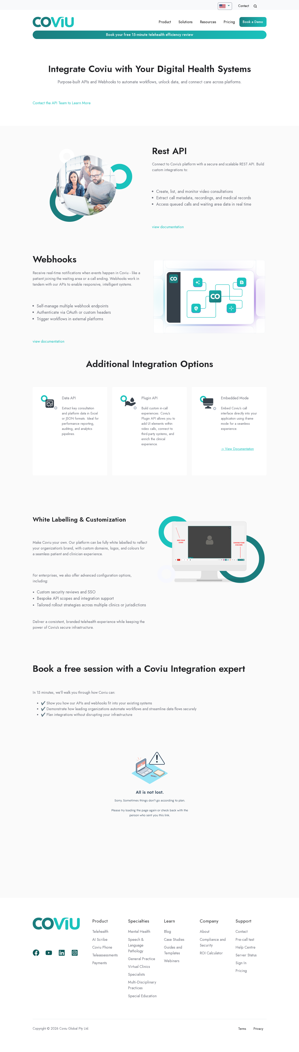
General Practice (141, 959)
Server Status (246, 955)
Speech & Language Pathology (136, 945)
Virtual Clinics (139, 966)
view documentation (168, 227)
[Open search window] (255, 6)
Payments (99, 963)
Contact (243, 5)
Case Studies (174, 939)
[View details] (36, 952)
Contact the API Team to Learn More (62, 103)
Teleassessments (105, 955)
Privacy (258, 1028)
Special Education (142, 996)
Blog (167, 931)
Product (165, 22)
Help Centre (245, 947)
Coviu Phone (102, 947)
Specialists (136, 974)
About (204, 931)
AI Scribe (99, 939)
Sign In (241, 963)
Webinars (171, 961)
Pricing (229, 22)
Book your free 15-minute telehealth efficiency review (149, 34)
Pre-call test (245, 939)
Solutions (185, 22)
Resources (208, 22)
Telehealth (100, 931)
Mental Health (139, 931)
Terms (242, 1028)
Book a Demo (253, 21)
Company (209, 921)
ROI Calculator (211, 953)
